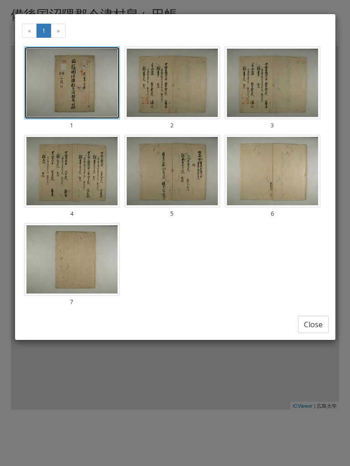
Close (313, 324)
